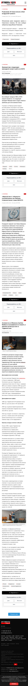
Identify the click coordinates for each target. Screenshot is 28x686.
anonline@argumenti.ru (6, 632)
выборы (4, 168)
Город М (7, 638)
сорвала (5, 295)
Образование (23, 638)
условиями (24, 680)
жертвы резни (6, 586)
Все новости (12, 643)
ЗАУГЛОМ (18, 202)
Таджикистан (11, 583)
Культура (20, 637)
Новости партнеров (5, 645)
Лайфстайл (11, 637)
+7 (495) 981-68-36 (6, 631)
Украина (11, 295)
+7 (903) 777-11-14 (13, 669)
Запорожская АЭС (7, 292)
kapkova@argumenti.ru (13, 671)
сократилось (22, 378)
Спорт (2, 637)
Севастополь (6, 39)
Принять (14, 683)
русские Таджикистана (16, 586)
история (18, 583)
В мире (13, 635)
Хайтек (6, 640)
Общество (17, 635)
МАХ (14, 55)
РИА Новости (18, 16)
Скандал (10, 640)
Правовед (3, 638)
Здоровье (6, 637)
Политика (5, 9)
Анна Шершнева (5, 332)
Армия (2, 640)
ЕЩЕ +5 (10, 168)
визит (19, 292)
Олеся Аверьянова (6, 73)
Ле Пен (16, 166)
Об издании (3, 643)
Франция (5, 166)
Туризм (16, 637)
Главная (7, 643)
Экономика (8, 635)
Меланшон (22, 166)
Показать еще (14, 614)
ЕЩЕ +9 (4, 588)
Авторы (17, 643)
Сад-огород (12, 638)
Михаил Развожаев (15, 39)
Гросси (14, 292)
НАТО (10, 166)
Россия (4, 583)
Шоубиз (22, 635)
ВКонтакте (19, 51)
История (18, 638)
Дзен (8, 51)
